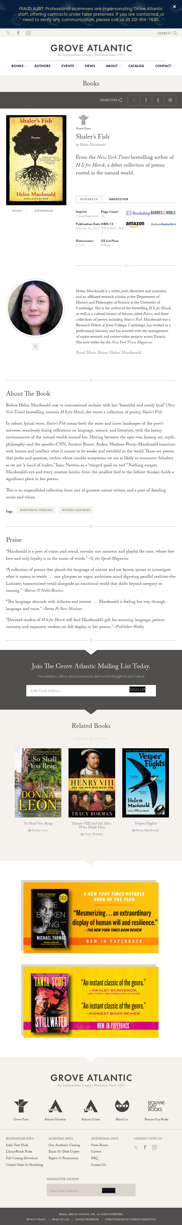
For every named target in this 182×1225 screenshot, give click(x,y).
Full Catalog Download (22, 1158)
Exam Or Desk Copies (64, 1152)
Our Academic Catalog (64, 1145)
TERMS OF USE (60, 1219)
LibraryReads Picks (19, 1152)
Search (164, 33)
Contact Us (98, 1165)
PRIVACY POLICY (36, 1219)
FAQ (94, 1158)
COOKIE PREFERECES (87, 1219)
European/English (36, 510)
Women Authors (76, 510)
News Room (99, 1145)
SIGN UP (137, 689)
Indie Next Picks (17, 1145)
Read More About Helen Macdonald (108, 353)
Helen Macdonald (93, 145)
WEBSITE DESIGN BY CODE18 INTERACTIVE (130, 1219)
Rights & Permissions (63, 1158)
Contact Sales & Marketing (24, 1165)
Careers (96, 1152)
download (43, 211)
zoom (16, 211)
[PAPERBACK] (89, 199)
